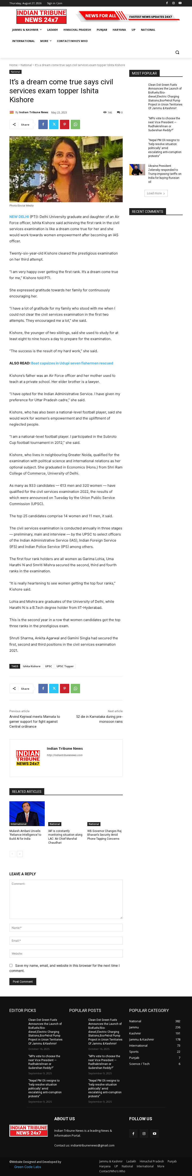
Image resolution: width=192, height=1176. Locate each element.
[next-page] (20, 854)
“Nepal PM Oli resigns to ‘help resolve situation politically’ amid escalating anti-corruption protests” (164, 148)
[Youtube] (180, 3)
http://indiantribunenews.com (65, 755)
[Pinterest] (64, 124)
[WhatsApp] (75, 124)
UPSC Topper (65, 666)
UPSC (48, 666)
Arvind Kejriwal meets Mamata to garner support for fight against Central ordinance (34, 722)
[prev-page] (12, 854)
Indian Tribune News (33, 112)
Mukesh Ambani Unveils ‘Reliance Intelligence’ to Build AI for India (25, 835)
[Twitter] (54, 124)
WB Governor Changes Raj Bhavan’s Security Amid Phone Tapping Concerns (104, 835)
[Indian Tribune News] (12, 112)
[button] (177, 52)
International (18, 824)
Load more (154, 193)
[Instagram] (173, 3)
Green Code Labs (27, 1167)
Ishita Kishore (32, 666)
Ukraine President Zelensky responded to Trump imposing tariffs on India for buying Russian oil (164, 173)
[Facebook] (167, 3)
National (26, 65)
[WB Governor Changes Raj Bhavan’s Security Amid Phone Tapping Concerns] (105, 813)
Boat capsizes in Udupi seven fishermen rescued (72, 363)
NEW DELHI (19, 216)
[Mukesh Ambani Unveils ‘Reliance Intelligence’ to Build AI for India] (27, 813)
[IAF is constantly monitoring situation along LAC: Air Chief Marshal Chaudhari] (66, 813)
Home (13, 65)
